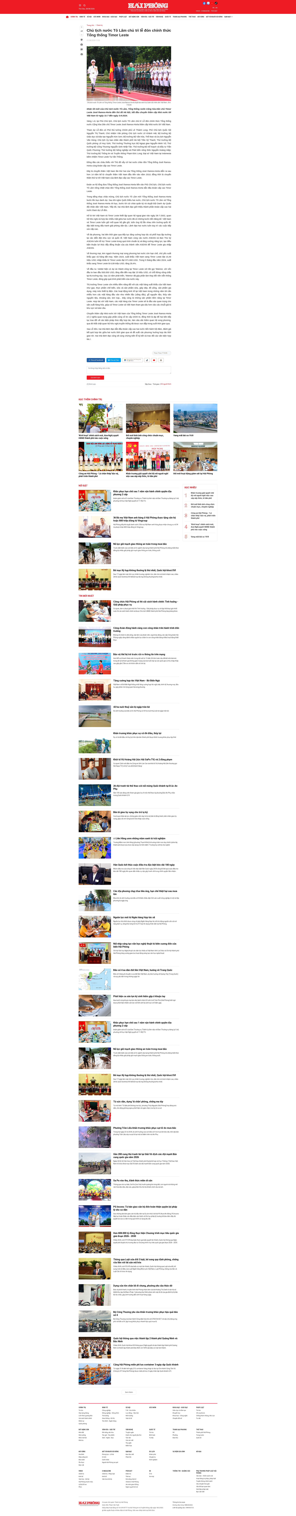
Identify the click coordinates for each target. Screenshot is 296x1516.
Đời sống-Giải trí (131, 1479)
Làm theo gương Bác (85, 1415)
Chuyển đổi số (177, 1418)
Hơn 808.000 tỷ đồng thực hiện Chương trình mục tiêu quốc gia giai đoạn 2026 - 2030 (146, 1234)
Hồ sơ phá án (200, 1413)
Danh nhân (105, 1460)
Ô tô (150, 1474)
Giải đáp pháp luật (202, 1489)
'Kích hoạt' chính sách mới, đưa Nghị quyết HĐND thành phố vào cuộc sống (99, 436)
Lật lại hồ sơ (82, 1484)
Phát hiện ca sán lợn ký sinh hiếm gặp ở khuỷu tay (139, 996)
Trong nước (200, 1435)
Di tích (104, 1457)
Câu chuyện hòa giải (203, 1484)
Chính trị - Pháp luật (108, 1474)
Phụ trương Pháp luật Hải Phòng (206, 1472)
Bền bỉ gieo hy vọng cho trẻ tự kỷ (130, 812)
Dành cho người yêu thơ (133, 1435)
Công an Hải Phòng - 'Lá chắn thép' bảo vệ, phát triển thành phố (99, 474)
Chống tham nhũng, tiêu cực (205, 1415)
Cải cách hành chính (85, 1418)
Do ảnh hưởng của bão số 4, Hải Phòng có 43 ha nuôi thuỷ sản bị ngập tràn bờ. (141, 711)
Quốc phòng (83, 1423)
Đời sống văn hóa (108, 1432)
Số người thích (166, 384)
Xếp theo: (148, 384)
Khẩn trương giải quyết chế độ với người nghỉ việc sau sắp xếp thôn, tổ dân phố (147, 474)
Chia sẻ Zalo (114, 360)
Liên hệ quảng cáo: (179, 1507)
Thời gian (156, 384)
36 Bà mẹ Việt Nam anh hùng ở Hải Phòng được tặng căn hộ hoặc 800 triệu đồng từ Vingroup (144, 519)
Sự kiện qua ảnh (179, 1451)
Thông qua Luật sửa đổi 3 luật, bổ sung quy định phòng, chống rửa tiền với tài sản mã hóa (146, 1261)
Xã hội (89, 17)
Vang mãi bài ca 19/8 (183, 435)
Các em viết (129, 1440)
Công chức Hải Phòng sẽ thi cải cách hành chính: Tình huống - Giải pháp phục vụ (145, 603)
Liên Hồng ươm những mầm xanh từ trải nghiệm (140, 838)
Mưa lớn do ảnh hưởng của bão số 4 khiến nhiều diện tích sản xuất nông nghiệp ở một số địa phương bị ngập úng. (146, 899)
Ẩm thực (81, 1462)
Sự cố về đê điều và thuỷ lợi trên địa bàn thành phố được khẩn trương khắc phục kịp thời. (144, 737)
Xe (150, 1471)
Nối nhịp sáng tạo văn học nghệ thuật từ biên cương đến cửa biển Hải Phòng (144, 945)
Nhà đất (81, 1432)
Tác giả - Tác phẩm (108, 1435)
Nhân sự (81, 1421)
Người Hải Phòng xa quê (110, 1462)
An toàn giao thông (132, 1484)
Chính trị (74, 17)
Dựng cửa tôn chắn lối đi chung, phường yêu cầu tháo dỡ (142, 1285)
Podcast (214, 11)
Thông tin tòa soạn (179, 1502)
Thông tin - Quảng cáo (181, 1471)
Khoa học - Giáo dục (109, 17)
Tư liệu (151, 1438)
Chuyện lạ (152, 1457)
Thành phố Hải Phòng (203, 1432)
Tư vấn (198, 1418)
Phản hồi (128, 1457)
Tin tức (81, 1410)
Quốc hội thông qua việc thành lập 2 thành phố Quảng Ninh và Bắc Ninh (145, 1340)
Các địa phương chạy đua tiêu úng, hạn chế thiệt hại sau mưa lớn (145, 893)
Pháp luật (123, 17)
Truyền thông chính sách (204, 1481)
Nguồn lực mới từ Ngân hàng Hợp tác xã (134, 917)
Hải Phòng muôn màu (86, 1482)
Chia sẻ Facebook (97, 360)
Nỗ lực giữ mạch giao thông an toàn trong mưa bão (140, 544)
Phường (175, 1435)
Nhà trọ (81, 1440)
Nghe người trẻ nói (132, 1487)
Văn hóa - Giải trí (147, 17)
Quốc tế (168, 17)
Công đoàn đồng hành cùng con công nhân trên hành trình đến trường (146, 629)
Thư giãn (128, 1443)
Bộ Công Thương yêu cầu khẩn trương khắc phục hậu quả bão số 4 (145, 1313)
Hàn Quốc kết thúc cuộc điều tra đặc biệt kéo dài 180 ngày (144, 864)
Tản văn (128, 1438)
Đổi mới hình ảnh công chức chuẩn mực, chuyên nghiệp (145, 436)
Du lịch (152, 1451)
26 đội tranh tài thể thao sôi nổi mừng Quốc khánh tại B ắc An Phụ (145, 787)
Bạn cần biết (200, 1492)
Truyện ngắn (130, 1432)
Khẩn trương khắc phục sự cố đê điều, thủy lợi (137, 733)
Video (198, 11)
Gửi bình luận (95, 377)
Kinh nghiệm (153, 1460)
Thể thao (192, 17)
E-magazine (206, 11)
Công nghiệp (106, 1410)
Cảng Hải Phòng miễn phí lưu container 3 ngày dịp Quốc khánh (145, 1364)
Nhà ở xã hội (83, 1438)
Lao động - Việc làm (132, 1413)
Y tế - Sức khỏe (131, 1410)
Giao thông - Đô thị (108, 1418)
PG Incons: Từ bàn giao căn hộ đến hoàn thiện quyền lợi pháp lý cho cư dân (145, 1208)
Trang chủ (90, 25)
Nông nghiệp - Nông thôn (110, 1413)
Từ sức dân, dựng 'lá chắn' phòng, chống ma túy (138, 1101)
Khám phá (152, 1454)
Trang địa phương (180, 17)
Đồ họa (198, 1451)
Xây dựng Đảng (84, 1413)
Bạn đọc (227, 17)
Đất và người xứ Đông (214, 17)
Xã (173, 1432)
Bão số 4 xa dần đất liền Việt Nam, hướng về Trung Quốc (142, 970)
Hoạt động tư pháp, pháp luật (206, 1478)
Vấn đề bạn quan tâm (203, 1486)
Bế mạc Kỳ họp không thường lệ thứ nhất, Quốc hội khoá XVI (144, 570)
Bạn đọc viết (130, 1454)
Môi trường (129, 1415)
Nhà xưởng (82, 1435)
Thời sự (128, 1476)
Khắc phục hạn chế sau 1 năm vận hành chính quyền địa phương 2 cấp (142, 493)
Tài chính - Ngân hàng (109, 1421)
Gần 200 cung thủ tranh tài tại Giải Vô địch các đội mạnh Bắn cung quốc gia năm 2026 (145, 1156)
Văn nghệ (159, 17)
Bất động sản (134, 17)
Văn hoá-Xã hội (107, 1479)
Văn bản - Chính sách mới (204, 1476)
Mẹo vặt (81, 1465)
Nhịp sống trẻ (83, 1457)
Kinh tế (82, 17)
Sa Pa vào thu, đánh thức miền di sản (132, 1180)
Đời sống (200, 17)
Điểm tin (128, 1474)
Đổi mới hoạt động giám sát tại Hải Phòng (193, 473)
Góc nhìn (96, 17)
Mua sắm (82, 1460)
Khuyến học (176, 1413)
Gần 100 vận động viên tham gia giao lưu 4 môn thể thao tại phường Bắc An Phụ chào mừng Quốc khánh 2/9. (144, 794)
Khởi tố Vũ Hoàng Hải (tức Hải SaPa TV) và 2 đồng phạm (142, 759)
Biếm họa (129, 1445)
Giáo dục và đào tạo (179, 1410)
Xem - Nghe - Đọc (108, 1438)
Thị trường (105, 1415)
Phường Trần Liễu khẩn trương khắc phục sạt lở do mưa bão (144, 1128)
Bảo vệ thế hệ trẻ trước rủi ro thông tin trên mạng (139, 654)
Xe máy (151, 1476)
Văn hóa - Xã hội (84, 1479)
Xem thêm (129, 1392)
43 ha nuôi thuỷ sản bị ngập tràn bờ (131, 707)
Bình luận (152, 1435)
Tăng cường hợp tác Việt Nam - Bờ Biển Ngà (136, 680)
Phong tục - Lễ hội (108, 1454)
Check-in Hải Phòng (132, 1482)
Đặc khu (175, 1438)
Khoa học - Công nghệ (180, 1415)
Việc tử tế (129, 1418)
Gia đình (81, 1454)
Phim (80, 1487)
